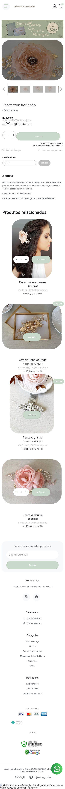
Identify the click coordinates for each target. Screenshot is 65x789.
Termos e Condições (32, 693)
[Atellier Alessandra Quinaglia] (24, 6)
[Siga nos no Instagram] (26, 597)
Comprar (38, 136)
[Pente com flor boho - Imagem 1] (13, 89)
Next (61, 88)
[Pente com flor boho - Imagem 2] (25, 89)
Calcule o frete (8, 157)
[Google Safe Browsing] (32, 752)
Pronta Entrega (32, 641)
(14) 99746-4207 (34, 618)
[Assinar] (32, 565)
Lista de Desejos (13, 150)
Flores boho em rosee (32, 282)
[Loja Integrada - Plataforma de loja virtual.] (40, 777)
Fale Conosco (32, 684)
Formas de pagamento (52, 150)
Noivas (32, 646)
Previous (4, 89)
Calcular (44, 163)
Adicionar (41, 259)
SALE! (32, 666)
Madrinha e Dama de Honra (32, 656)
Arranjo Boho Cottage (32, 360)
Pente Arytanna (33, 437)
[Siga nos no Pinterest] (36, 597)
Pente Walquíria (33, 515)
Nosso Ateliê (32, 689)
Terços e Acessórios (32, 651)
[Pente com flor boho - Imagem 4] (50, 89)
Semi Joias (32, 661)
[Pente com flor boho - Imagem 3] (38, 89)
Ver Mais (32, 337)
